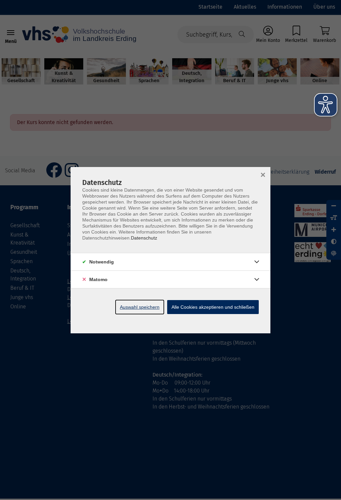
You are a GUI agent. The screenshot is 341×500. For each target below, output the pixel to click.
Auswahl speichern (140, 307)
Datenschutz (144, 238)
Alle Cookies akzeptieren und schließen (212, 307)
